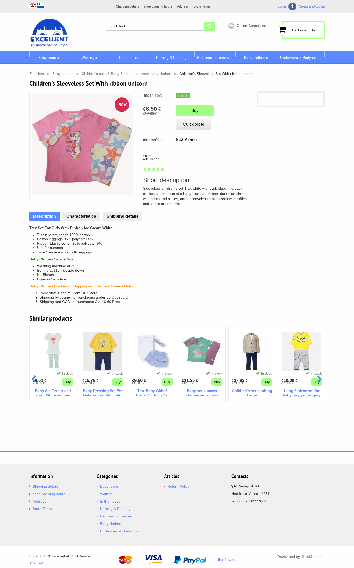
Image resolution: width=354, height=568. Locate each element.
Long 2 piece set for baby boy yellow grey (302, 393)
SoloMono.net (313, 556)
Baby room (48, 57)
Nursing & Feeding (173, 57)
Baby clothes (256, 57)
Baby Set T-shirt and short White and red (53, 393)
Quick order (193, 124)
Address (183, 6)
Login (282, 6)
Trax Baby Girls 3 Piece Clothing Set (152, 393)
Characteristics (81, 216)
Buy (195, 110)
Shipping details (127, 6)
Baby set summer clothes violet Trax (202, 393)
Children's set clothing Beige (252, 393)
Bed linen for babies (215, 57)
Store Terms (202, 6)
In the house (131, 57)
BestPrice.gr (226, 560)
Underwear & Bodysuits (301, 57)
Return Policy (178, 486)
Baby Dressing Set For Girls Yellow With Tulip (103, 393)
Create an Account (312, 6)
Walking (89, 57)
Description (44, 216)
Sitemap (36, 562)
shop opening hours (158, 6)
